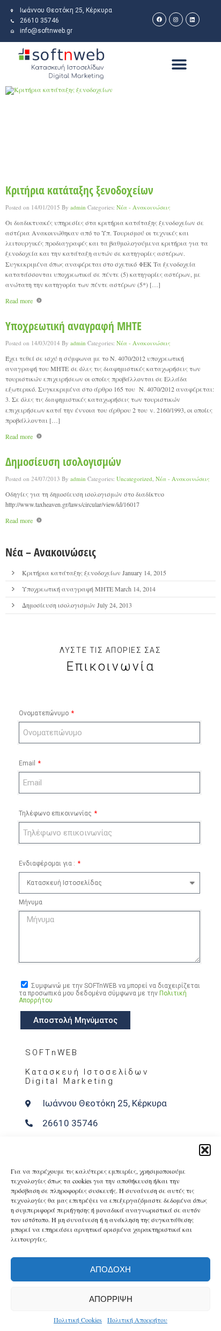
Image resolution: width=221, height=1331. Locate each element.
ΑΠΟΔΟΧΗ (110, 1269)
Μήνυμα (30, 902)
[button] (205, 1150)
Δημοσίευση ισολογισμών (63, 461)
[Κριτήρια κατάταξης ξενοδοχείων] (110, 132)
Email (28, 763)
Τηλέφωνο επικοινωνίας (56, 813)
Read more (19, 300)
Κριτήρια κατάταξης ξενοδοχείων (79, 190)
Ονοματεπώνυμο (44, 713)
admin (78, 207)
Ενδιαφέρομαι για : (48, 863)
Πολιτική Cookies (78, 1319)
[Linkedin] (193, 19)
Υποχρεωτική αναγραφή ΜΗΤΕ (73, 325)
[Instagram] (176, 19)
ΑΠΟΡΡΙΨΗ (110, 1299)
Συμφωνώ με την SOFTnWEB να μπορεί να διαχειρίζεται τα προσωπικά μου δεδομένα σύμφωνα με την (109, 993)
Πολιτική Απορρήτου (137, 1319)
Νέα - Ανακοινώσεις (143, 207)
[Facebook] (159, 19)
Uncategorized (134, 479)
